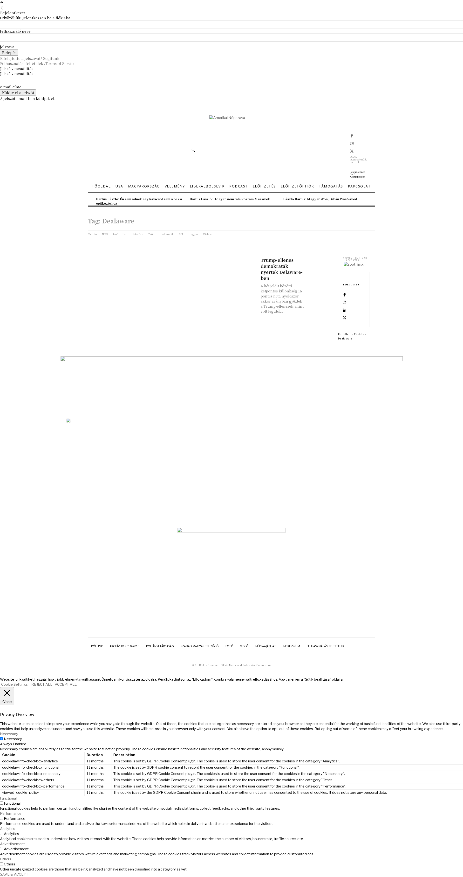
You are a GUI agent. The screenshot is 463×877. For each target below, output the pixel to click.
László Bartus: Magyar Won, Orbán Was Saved (320, 199)
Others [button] (5, 859)
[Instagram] (352, 144)
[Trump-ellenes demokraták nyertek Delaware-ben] (319, 263)
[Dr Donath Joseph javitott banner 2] (231, 531)
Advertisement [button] (12, 844)
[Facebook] (352, 136)
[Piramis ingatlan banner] (232, 360)
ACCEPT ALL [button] (66, 684)
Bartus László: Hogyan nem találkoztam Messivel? (230, 199)
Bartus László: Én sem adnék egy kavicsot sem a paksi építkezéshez (139, 201)
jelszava (7, 46)
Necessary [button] (9, 734)
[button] (193, 150)
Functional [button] (8, 798)
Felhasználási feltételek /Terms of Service (37, 63)
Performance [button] (10, 813)
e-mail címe (10, 86)
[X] (352, 151)
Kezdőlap (344, 334)
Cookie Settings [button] (14, 684)
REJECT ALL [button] (41, 684)
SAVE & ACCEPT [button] (14, 874)
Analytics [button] (7, 829)
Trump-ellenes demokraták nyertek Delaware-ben (282, 269)
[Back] (2, 7)
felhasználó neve (15, 31)
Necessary (13, 739)
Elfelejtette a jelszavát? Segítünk (29, 58)
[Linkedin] (344, 310)
